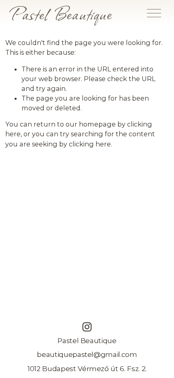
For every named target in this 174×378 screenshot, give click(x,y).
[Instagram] (87, 327)
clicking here (90, 144)
